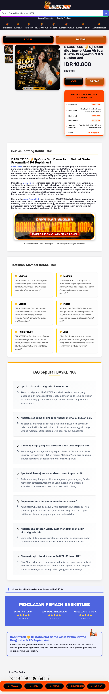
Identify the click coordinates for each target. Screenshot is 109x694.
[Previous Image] (17, 68)
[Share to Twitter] (12, 678)
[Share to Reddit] (41, 678)
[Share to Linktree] (27, 678)
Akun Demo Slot (31, 199)
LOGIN (28, 39)
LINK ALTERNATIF (77, 686)
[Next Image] (58, 68)
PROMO (14, 686)
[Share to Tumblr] (49, 678)
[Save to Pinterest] (34, 678)
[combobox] (51, 13)
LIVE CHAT (98, 686)
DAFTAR (81, 39)
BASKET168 (16, 166)
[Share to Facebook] (19, 678)
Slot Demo (28, 183)
